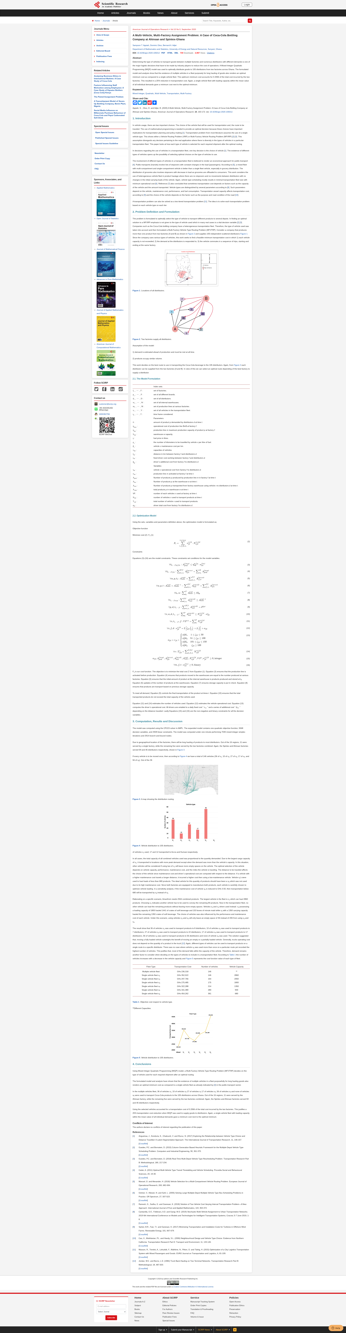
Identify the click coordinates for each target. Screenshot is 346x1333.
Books (146, 13)
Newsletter (99, 153)
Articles (115, 13)
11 (205, 201)
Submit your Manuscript (181, 1330)
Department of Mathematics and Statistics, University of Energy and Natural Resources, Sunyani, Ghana (177, 49)
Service (194, 1297)
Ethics (165, 1302)
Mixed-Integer (138, 93)
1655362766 (104, 414)
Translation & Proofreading (201, 1309)
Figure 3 (180, 750)
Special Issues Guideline (106, 143)
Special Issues (168, 1320)
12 (183, 943)
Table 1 (232, 955)
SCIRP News (204, 1330)
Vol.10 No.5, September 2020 (183, 29)
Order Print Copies (198, 1305)
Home (100, 13)
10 (237, 195)
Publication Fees (104, 56)
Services (189, 13)
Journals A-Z (139, 1302)
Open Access (235, 1302)
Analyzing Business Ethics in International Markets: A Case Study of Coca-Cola (107, 78)
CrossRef (143, 1144)
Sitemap (138, 1313)
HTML (170, 53)
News (160, 13)
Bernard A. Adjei (170, 45)
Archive (99, 45)
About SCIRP (170, 1297)
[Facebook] (104, 389)
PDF (163, 53)
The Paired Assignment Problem (108, 97)
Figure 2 (191, 234)
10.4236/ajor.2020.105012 (148, 53)
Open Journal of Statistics (108, 218)
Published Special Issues (107, 138)
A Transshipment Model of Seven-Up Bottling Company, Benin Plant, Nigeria (110, 103)
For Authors (167, 1309)
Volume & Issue (197, 1317)
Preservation (234, 1309)
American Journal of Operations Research (151, 29)
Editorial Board (103, 51)
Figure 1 (243, 234)
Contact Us (100, 164)
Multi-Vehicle (160, 93)
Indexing (100, 61)
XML (176, 53)
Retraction (233, 1313)
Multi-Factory (186, 93)
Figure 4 (183, 756)
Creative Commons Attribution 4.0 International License (193, 1287)
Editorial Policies (169, 1305)
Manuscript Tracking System (202, 1302)
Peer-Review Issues (170, 1313)
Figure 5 (189, 958)
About (174, 13)
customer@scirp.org (107, 404)
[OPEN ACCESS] (219, 5)
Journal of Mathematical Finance (111, 249)
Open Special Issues (104, 132)
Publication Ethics (236, 1305)
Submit (205, 13)
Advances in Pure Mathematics (110, 279)
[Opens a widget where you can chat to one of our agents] (335, 1328)
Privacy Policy (235, 1317)
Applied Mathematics (105, 188)
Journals (131, 13)
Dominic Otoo (156, 45)
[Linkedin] (112, 389)
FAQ (97, 169)
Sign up (161, 1330)
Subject (137, 1305)
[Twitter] (96, 389)
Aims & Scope (102, 35)
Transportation (173, 93)
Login (247, 4)
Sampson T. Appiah (141, 45)
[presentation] (187, 543)
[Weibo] (121, 389)
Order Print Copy (102, 158)
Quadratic (149, 93)
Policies (234, 1297)
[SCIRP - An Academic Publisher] (111, 5)
